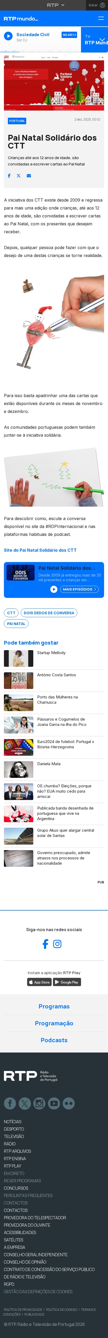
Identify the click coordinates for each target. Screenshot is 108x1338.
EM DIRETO (14, 1173)
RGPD (9, 1284)
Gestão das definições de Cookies (38, 1291)
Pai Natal (16, 623)
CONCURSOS (16, 1188)
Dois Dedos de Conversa (49, 612)
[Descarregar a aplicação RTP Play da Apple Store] (39, 982)
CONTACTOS (16, 1210)
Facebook (10, 1103)
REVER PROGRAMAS (22, 1181)
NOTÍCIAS (12, 1122)
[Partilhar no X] (19, 176)
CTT (11, 612)
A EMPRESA (14, 1247)
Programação (54, 1023)
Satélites (13, 1240)
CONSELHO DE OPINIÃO (25, 1262)
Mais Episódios (78, 589)
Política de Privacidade (23, 1309)
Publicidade (34, 1314)
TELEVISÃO (14, 1136)
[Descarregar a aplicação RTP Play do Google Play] (67, 982)
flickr (69, 1103)
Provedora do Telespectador (35, 1218)
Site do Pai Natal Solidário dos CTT (40, 550)
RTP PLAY (12, 1166)
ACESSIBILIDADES (20, 1232)
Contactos (16, 1203)
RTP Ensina (15, 1158)
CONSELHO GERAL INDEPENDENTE (36, 1255)
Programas (54, 1006)
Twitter (25, 1103)
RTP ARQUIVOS (17, 1151)
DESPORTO (14, 1129)
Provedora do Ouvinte (27, 1225)
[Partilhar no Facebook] (9, 176)
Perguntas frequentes (28, 1195)
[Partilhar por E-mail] (29, 176)
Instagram (39, 1103)
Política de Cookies (61, 1309)
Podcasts (54, 1040)
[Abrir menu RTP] (54, 5)
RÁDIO (9, 1144)
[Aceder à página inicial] (36, 18)
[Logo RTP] (30, 1076)
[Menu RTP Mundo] (103, 19)
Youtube (54, 1103)
